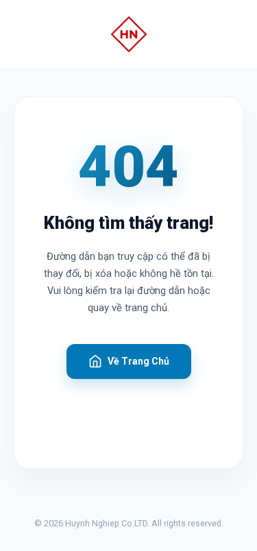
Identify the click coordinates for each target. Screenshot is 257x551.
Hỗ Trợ (128, 408)
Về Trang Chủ (138, 361)
